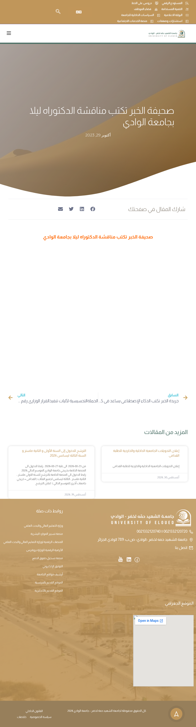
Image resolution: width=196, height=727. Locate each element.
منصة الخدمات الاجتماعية (132, 21)
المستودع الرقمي (172, 3)
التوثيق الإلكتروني (53, 566)
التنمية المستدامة (171, 9)
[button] (92, 209)
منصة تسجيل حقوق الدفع (47, 558)
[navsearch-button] (58, 12)
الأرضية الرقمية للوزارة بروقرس (44, 550)
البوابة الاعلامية (173, 15)
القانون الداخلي (34, 711)
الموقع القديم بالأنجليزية (49, 590)
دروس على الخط (141, 3)
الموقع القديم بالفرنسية (49, 582)
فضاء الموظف (142, 9)
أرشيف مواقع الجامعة (50, 574)
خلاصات (21, 717)
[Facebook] (137, 560)
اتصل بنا (181, 548)
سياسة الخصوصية (40, 717)
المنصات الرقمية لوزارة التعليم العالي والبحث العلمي (33, 542)
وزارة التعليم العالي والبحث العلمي (43, 525)
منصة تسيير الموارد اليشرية (47, 534)
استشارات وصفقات (169, 21)
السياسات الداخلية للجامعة (137, 15)
